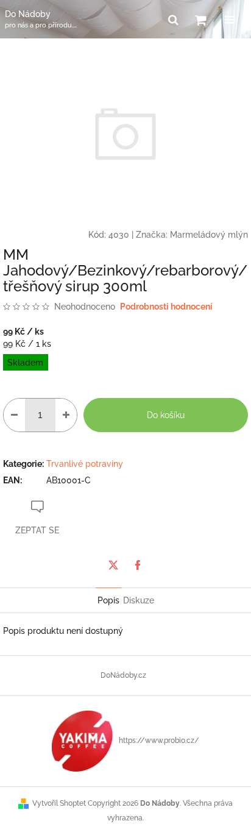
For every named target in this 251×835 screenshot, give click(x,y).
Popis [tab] (108, 600)
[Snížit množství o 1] (14, 415)
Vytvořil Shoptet (59, 803)
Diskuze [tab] (138, 600)
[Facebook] (138, 565)
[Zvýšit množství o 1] (66, 415)
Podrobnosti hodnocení (166, 306)
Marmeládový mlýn (209, 235)
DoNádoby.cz (123, 675)
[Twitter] (113, 565)
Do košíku (166, 415)
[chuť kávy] (82, 740)
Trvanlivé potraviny (84, 464)
